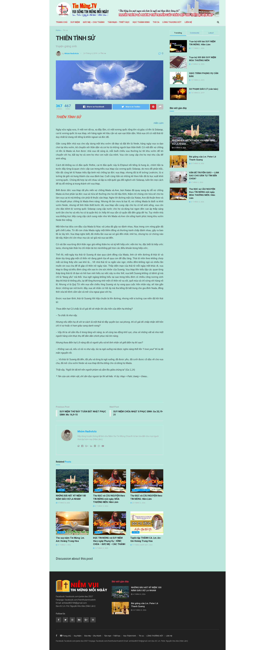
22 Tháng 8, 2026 (197, 163)
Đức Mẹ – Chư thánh (93, 22)
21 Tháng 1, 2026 (64, 545)
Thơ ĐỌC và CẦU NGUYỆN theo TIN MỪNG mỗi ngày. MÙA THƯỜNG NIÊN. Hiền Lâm (109, 498)
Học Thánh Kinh (141, 22)
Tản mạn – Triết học (118, 22)
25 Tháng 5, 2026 (138, 503)
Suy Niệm (75, 22)
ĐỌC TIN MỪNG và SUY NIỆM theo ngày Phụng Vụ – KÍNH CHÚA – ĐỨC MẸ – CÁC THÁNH (109, 541)
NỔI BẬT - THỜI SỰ (141, 490)
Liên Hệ (188, 22)
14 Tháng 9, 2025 (101, 548)
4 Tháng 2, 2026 (196, 182)
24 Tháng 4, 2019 (90, 53)
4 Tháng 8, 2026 (63, 503)
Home (58, 30)
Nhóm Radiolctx (71, 53)
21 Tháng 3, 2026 (101, 506)
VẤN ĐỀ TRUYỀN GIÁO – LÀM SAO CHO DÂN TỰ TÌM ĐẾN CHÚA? (204, 175)
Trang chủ (61, 22)
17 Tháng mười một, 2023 (142, 545)
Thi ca (156, 22)
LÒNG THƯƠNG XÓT (171, 22)
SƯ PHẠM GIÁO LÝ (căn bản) (203, 89)
